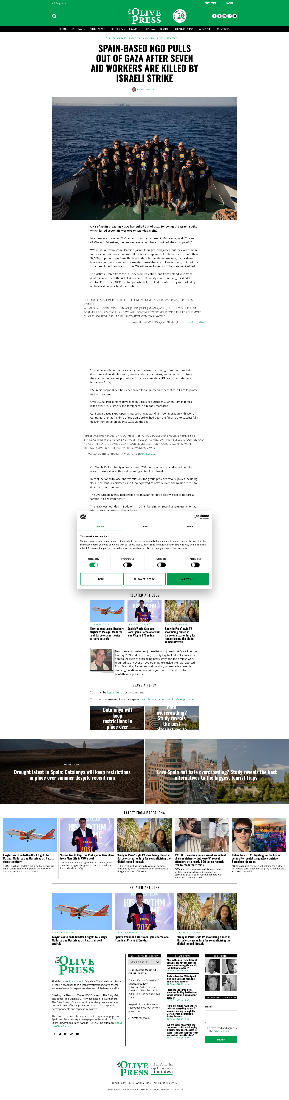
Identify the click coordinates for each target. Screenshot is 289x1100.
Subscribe (210, 3)
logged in (113, 692)
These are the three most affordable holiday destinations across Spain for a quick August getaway (182, 993)
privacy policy (221, 1031)
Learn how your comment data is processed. (168, 699)
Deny (101, 579)
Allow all (187, 579)
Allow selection (144, 579)
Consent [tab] (99, 526)
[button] (158, 962)
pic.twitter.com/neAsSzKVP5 (135, 447)
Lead (160, 38)
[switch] (127, 565)
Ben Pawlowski (149, 89)
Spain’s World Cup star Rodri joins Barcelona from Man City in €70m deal (143, 632)
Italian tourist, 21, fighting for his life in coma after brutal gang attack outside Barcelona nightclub (256, 858)
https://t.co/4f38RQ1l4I (100, 447)
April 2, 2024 (148, 453)
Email (209, 1006)
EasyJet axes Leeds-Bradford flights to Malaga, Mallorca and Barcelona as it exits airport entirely (107, 633)
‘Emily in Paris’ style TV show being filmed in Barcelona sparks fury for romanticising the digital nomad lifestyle (180, 635)
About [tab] (189, 526)
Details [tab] (144, 526)
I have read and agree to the (223, 1029)
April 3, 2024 (196, 322)
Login (229, 3)
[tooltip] (214, 16)
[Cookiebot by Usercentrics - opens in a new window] (196, 517)
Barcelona (135, 38)
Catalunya (149, 38)
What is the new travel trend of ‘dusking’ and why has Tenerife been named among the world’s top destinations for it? (182, 964)
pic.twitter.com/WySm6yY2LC (145, 316)
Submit (221, 1039)
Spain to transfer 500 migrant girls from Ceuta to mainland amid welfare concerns (181, 979)
